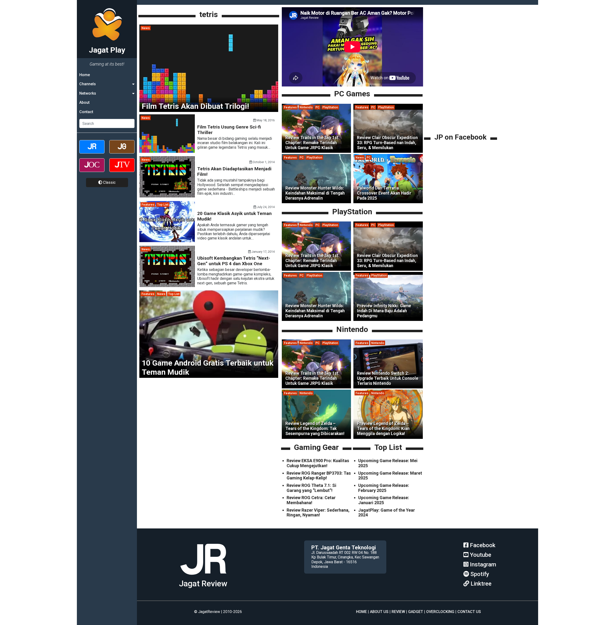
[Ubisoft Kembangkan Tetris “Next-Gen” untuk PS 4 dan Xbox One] (167, 285)
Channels (87, 84)
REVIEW (398, 611)
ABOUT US (379, 611)
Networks (87, 93)
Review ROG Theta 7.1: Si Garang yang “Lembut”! (311, 488)
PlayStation (330, 107)
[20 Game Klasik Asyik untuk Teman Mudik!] (167, 241)
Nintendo (306, 107)
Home (84, 75)
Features (147, 204)
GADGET (415, 611)
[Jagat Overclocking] (92, 169)
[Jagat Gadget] (122, 151)
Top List (162, 204)
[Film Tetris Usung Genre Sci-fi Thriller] (167, 151)
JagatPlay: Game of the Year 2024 (386, 513)
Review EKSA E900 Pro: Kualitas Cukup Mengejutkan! (318, 463)
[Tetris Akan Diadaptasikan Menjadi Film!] (167, 196)
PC (317, 107)
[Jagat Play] (203, 576)
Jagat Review (203, 583)
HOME (361, 611)
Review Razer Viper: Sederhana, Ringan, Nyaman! (318, 513)
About (84, 102)
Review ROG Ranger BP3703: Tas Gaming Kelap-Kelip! (319, 476)
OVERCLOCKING (440, 611)
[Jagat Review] (92, 151)
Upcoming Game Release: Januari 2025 (383, 500)
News (145, 28)
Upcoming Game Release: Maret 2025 (390, 476)
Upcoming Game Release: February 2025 (383, 488)
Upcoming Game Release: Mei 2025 (388, 463)
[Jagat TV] (122, 169)
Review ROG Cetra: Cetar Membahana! (311, 500)
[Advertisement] (461, 98)
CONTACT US (469, 611)
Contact (86, 112)
